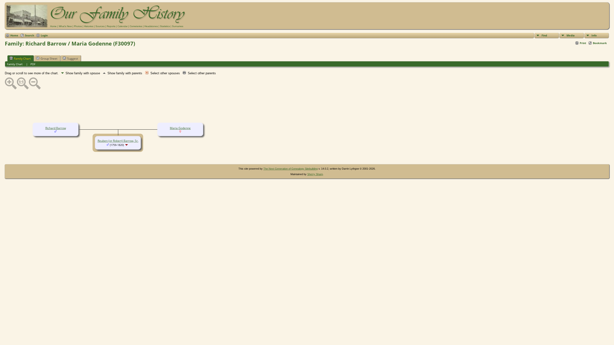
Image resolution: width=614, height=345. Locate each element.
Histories (88, 26)
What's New (65, 26)
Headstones (151, 26)
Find (544, 35)
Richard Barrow (55, 128)
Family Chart (22, 59)
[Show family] (127, 145)
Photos (78, 26)
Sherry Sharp (315, 174)
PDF (32, 64)
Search (29, 35)
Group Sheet (49, 59)
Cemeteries (136, 26)
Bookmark (600, 43)
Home (53, 26)
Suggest (72, 59)
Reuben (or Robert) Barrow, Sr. (118, 141)
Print (583, 43)
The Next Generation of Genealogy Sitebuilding (290, 168)
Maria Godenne (180, 128)
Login (44, 35)
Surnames (177, 26)
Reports (111, 26)
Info (594, 35)
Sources (100, 26)
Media (571, 35)
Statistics (165, 26)
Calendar (123, 26)
